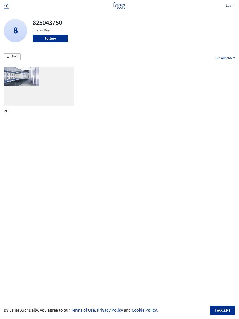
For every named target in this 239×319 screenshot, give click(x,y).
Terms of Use (83, 310)
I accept (223, 310)
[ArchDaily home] (119, 5)
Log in (230, 5)
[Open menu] (6, 5)
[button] (12, 56)
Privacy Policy (110, 310)
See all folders (225, 58)
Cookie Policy (144, 310)
